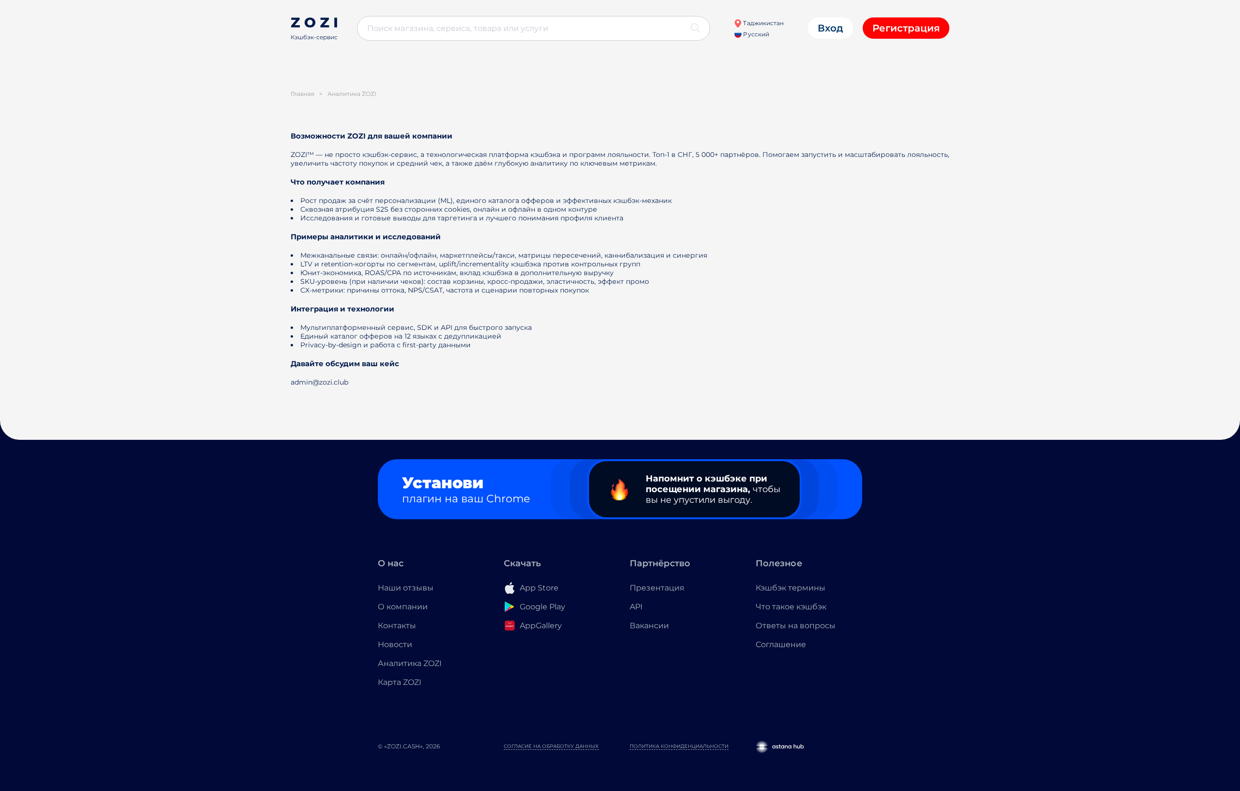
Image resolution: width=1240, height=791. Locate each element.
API (636, 606)
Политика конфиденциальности (679, 746)
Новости (395, 644)
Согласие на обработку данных (551, 746)
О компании (403, 606)
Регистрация (906, 28)
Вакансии (649, 625)
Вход (830, 28)
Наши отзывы (406, 587)
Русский (755, 34)
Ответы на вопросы (796, 625)
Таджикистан (763, 23)
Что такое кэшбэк (791, 606)
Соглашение (781, 644)
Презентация (657, 587)
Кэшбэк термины (790, 587)
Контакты (397, 625)
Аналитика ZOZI (410, 663)
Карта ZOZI (399, 682)
